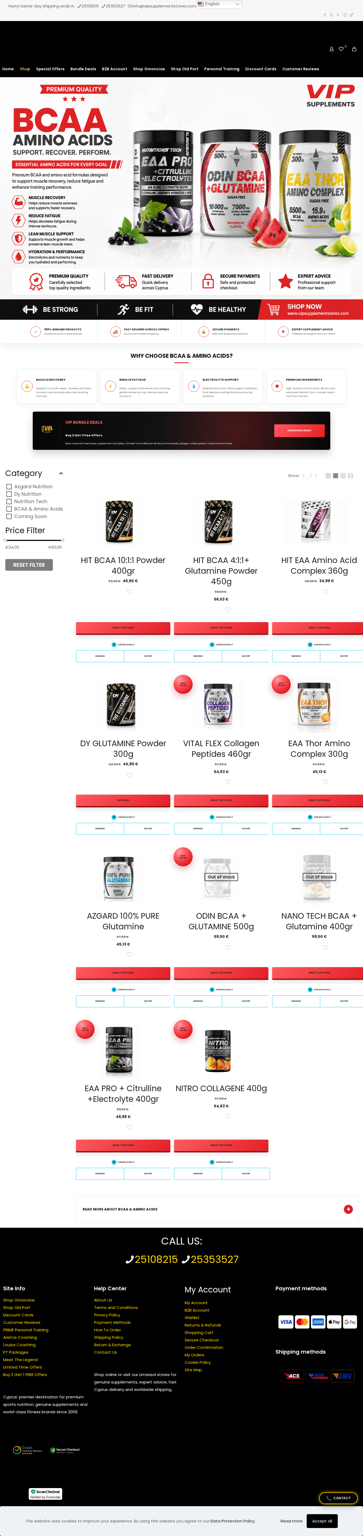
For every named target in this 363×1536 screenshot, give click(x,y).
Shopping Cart (199, 1332)
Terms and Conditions (116, 1307)
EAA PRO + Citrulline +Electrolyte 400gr (123, 1094)
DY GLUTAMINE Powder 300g (123, 749)
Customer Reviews (21, 1322)
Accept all (322, 1521)
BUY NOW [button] (123, 800)
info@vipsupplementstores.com (164, 6)
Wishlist (192, 1317)
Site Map (193, 1370)
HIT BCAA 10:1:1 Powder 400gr (123, 566)
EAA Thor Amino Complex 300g (319, 749)
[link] (303, 475)
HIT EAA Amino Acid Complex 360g (319, 566)
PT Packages (15, 1352)
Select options (123, 627)
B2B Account (197, 1310)
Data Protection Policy (232, 1521)
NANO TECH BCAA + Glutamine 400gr (319, 921)
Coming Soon (30, 516)
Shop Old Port (16, 1307)
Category (23, 473)
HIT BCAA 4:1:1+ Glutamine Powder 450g (221, 571)
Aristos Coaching (20, 1337)
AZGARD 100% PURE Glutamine (123, 921)
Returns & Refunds (203, 1325)
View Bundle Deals (299, 430)
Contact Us (105, 1352)
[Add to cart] (163, 683)
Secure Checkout (202, 1340)
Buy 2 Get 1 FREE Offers (25, 1374)
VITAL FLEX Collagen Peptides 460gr (221, 749)
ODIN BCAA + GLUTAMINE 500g (221, 921)
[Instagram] (345, 15)
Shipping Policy (108, 1337)
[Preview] (163, 523)
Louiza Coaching (19, 1345)
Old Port (148, 656)
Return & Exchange (112, 1345)
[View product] (163, 500)
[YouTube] (338, 15)
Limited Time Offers (22, 1367)
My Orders (194, 1355)
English (212, 4)
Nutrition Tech (30, 501)
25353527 (115, 6)
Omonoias (100, 656)
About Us (103, 1300)
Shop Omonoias (19, 1300)
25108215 (90, 6)
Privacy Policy (107, 1315)
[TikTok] (351, 15)
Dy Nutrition (27, 494)
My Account (196, 1302)
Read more (292, 1521)
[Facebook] (325, 15)
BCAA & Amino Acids (38, 509)
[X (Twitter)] (332, 15)
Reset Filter (29, 565)
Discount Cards (18, 1315)
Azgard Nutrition (33, 486)
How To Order (107, 1330)
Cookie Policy (198, 1362)
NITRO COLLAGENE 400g (221, 1088)
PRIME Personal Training (25, 1330)
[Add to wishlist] (163, 511)
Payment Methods (112, 1322)
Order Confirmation (204, 1347)
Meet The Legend (20, 1359)
